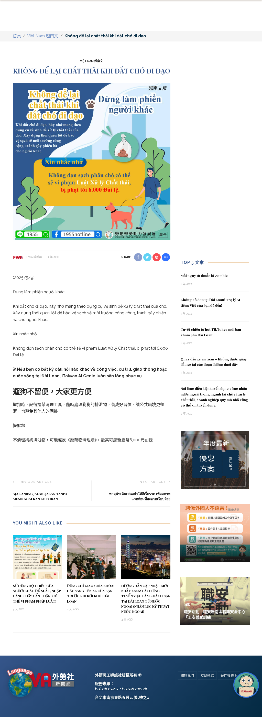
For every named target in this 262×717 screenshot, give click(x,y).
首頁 (17, 36)
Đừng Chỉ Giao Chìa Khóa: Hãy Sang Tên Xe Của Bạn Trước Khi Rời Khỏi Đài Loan (90, 593)
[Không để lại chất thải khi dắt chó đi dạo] (91, 161)
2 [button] (216, 485)
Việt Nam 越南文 (42, 36)
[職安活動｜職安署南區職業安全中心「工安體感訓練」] (215, 600)
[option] (215, 460)
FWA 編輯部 (34, 257)
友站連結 (207, 675)
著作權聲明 (229, 675)
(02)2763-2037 (106, 688)
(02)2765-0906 (134, 688)
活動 (187, 604)
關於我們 (187, 675)
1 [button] (212, 485)
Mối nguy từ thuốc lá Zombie (204, 275)
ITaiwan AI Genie (78, 375)
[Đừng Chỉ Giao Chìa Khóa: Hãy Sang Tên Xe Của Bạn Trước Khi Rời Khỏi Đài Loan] (91, 556)
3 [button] (220, 485)
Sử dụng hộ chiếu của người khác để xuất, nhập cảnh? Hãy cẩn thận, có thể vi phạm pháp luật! (37, 593)
